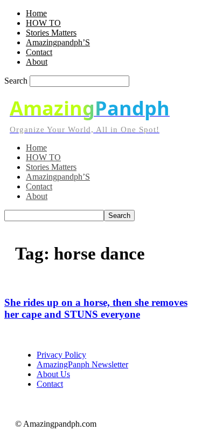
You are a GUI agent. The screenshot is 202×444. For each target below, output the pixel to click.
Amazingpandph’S (58, 42)
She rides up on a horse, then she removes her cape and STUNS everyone (95, 308)
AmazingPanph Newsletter (82, 364)
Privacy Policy (61, 354)
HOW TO (43, 23)
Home (36, 13)
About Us (53, 374)
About (36, 61)
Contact (39, 52)
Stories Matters (51, 32)
